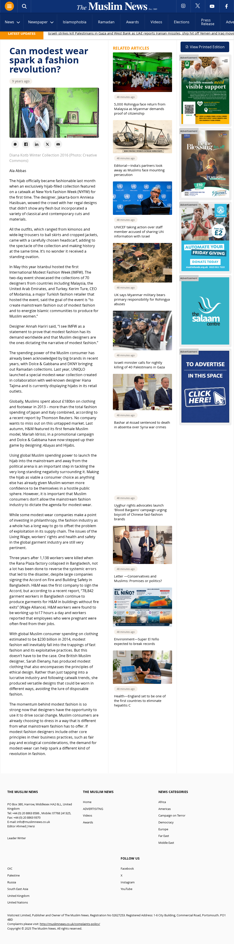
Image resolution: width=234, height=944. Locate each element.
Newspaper (38, 21)
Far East (163, 836)
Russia (11, 882)
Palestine (13, 875)
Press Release (207, 22)
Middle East (166, 843)
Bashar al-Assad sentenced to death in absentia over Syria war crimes (142, 424)
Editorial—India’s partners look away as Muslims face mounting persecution (139, 170)
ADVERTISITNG (93, 809)
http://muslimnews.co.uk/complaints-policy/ (70, 924)
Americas (164, 809)
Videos (156, 21)
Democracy (166, 822)
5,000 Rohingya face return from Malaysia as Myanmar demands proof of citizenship (139, 109)
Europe (163, 829)
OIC (9, 869)
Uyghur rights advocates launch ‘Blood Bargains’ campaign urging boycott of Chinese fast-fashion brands (140, 512)
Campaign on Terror (171, 815)
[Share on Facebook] (26, 144)
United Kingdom (18, 896)
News (9, 21)
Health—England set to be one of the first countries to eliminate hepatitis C (140, 700)
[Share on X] (47, 144)
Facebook (127, 869)
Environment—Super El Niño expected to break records (136, 641)
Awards (132, 21)
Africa (162, 802)
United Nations (17, 902)
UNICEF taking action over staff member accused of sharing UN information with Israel (139, 231)
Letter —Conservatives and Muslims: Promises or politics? (138, 578)
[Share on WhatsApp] (15, 144)
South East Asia (17, 889)
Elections (181, 21)
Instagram (128, 882)
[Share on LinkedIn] (37, 144)
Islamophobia (74, 21)
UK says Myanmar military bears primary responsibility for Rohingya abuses (142, 299)
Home (87, 802)
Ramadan (106, 21)
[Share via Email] (58, 144)
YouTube (126, 889)
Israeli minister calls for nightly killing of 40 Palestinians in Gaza (139, 364)
